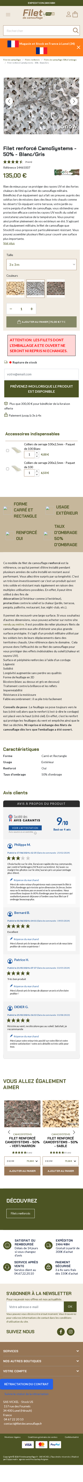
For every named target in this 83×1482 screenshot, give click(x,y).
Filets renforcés (20, 1213)
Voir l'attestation (25, 827)
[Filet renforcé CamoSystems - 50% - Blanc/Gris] (35, 288)
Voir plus (9, 243)
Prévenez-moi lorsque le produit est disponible (41, 388)
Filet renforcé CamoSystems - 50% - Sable (60, 1142)
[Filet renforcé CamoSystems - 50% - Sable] (15, 288)
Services (10, 1351)
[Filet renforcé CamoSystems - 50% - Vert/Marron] (56, 288)
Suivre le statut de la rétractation (26, 1394)
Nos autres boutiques (22, 1361)
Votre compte (15, 1371)
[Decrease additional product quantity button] (36, 456)
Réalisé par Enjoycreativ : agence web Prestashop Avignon (41, 1458)
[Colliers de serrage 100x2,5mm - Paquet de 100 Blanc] (16, 450)
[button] (9, 101)
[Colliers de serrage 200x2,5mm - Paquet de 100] (16, 468)
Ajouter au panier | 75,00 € (44, 322)
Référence (9, 167)
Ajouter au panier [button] (22, 1171)
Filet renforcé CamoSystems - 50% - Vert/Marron (22, 1142)
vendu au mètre (13, 624)
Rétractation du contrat (26, 1384)
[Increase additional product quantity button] (36, 453)
